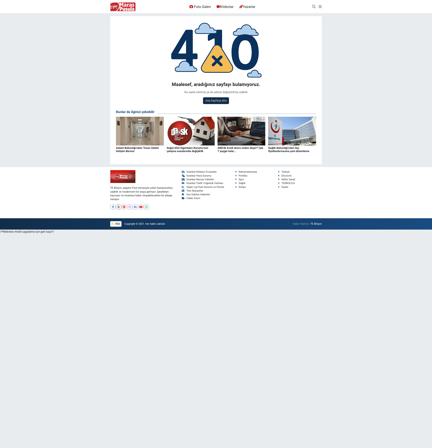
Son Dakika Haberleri (198, 194)
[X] (118, 207)
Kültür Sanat (288, 179)
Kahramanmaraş (248, 171)
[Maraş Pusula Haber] (123, 7)
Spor (241, 179)
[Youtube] (141, 207)
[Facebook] (113, 207)
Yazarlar (249, 7)
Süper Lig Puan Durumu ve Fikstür (205, 187)
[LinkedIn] (135, 207)
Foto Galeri (202, 7)
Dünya (242, 187)
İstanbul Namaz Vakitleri (200, 179)
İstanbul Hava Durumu (198, 175)
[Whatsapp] (146, 207)
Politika (243, 175)
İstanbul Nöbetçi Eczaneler (201, 171)
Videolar (227, 7)
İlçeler (284, 187)
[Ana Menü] (320, 7)
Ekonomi (286, 175)
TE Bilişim (316, 223)
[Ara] (314, 7)
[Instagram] (129, 207)
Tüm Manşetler (194, 190)
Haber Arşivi (193, 198)
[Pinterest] (124, 207)
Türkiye (285, 171)
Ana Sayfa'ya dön (216, 100)
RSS (117, 223)
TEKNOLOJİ (288, 183)
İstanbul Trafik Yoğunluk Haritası (204, 183)
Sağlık (242, 183)
